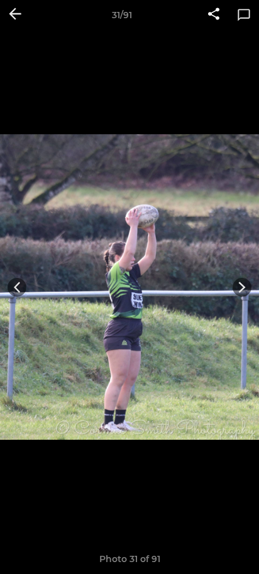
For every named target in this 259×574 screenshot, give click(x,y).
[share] (213, 15)
